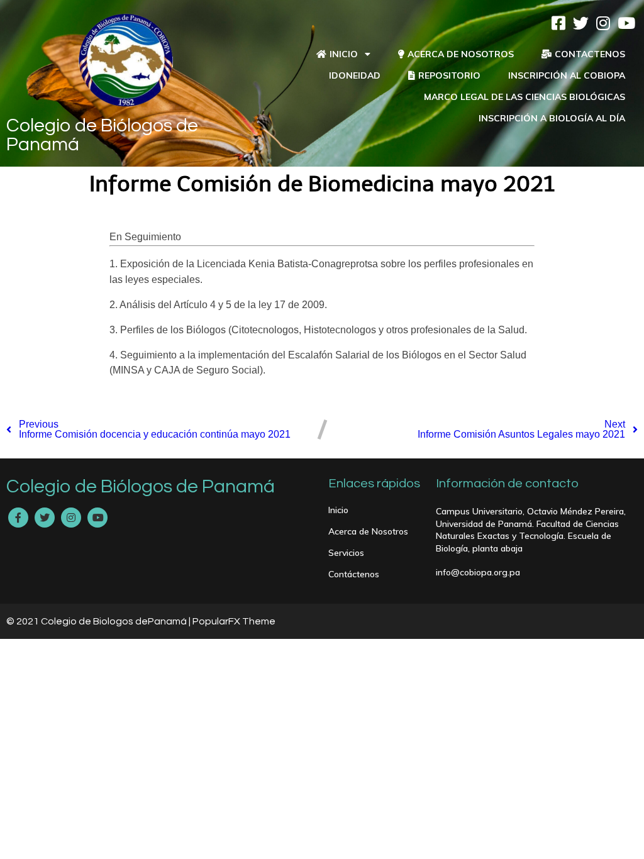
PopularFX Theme (233, 621)
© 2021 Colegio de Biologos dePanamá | (99, 621)
